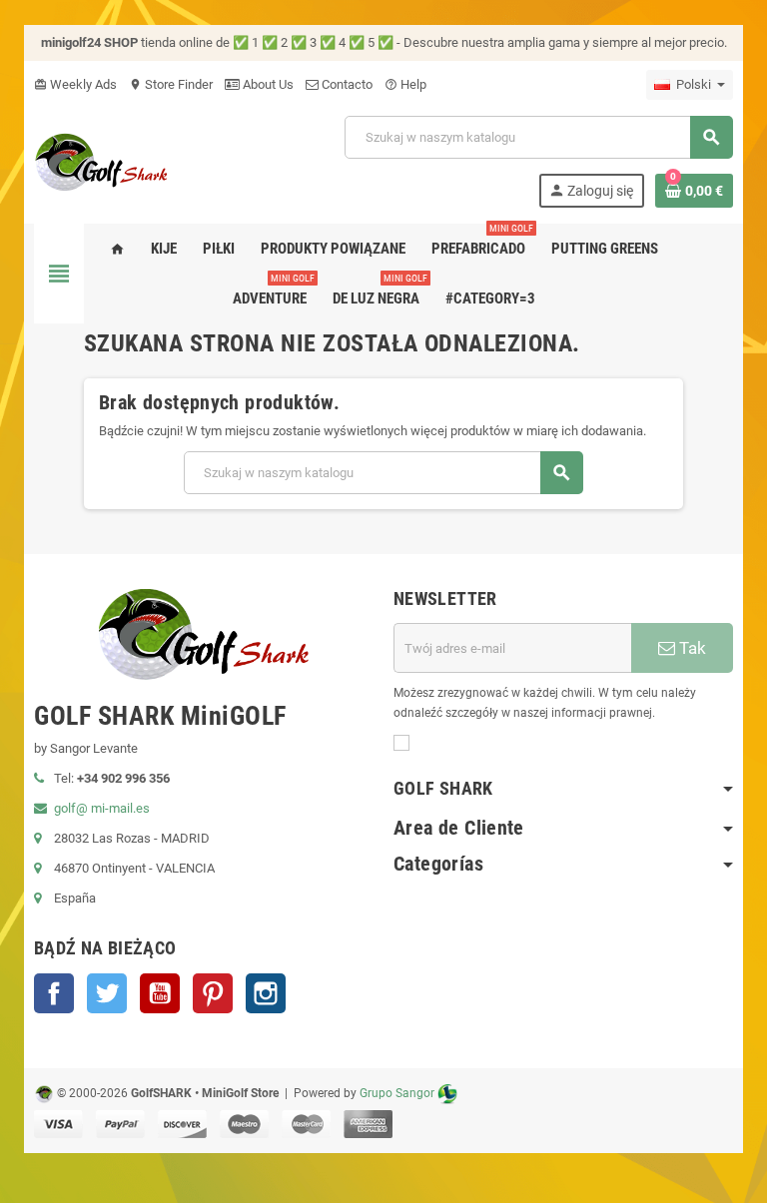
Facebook (54, 993)
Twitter (107, 993)
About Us (267, 84)
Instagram (266, 993)
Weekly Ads (75, 84)
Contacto (346, 84)
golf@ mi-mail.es (102, 808)
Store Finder (171, 84)
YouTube (160, 993)
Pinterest (213, 993)
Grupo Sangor (397, 1093)
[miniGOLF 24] (101, 160)
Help (405, 84)
